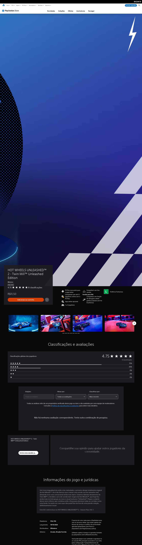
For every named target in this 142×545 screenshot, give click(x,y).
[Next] (134, 323)
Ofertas (70, 11)
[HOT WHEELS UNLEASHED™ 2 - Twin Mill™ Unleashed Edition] (23, 323)
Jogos (17, 5)
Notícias (40, 5)
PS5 (12, 5)
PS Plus (24, 5)
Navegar (91, 11)
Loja (7, 5)
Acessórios (32, 5)
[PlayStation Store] (11, 10)
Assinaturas (80, 11)
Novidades (51, 11)
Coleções (61, 11)
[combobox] (39, 396)
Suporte (47, 5)
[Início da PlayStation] (3, 5)
